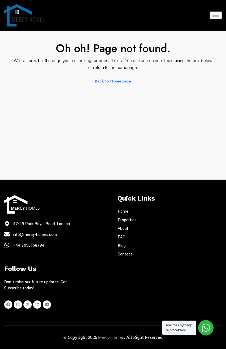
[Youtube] (47, 304)
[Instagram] (18, 304)
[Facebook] (8, 304)
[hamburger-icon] (215, 15)
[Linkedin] (37, 304)
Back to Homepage (113, 81)
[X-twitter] (27, 304)
